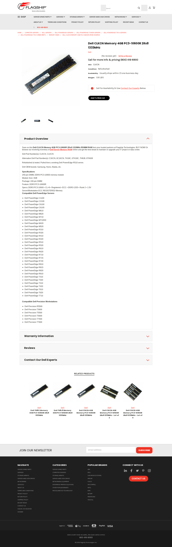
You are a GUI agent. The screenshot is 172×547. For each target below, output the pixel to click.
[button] (138, 479)
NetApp (90, 493)
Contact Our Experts (130, 88)
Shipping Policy (111, 22)
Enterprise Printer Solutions (63, 484)
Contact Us (143, 22)
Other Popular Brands (60, 487)
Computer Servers (59, 472)
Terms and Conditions (57, 22)
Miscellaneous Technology (63, 490)
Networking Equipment (61, 481)
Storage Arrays (76, 17)
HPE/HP (90, 478)
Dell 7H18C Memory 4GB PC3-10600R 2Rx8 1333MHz (39, 412)
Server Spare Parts (42, 17)
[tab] (86, 139)
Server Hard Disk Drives (100, 17)
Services (135, 17)
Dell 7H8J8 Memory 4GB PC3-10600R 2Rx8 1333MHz (62, 412)
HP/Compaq (92, 484)
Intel (89, 487)
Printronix (91, 497)
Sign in (20, 509)
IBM (89, 469)
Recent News (128, 22)
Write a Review (125, 56)
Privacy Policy (77, 22)
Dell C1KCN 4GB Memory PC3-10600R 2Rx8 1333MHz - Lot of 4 (132, 414)
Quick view (39, 391)
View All (90, 500)
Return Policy (94, 22)
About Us (37, 22)
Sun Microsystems (94, 475)
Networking (120, 17)
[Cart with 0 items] (154, 7)
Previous (165, 539)
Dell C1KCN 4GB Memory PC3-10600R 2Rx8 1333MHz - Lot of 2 (109, 414)
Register (28, 509)
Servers (60, 17)
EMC (89, 490)
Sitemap (20, 512)
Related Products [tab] (84, 373)
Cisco (90, 481)
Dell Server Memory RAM (61, 150)
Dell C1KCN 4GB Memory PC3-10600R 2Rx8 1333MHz (86, 412)
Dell (89, 472)
